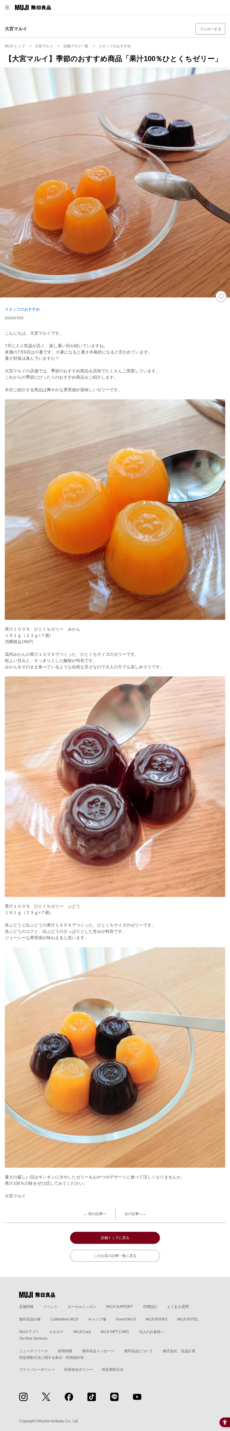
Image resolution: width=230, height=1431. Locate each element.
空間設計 (150, 1307)
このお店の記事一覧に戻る (115, 1256)
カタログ (56, 1332)
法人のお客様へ (151, 1332)
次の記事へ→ (135, 1214)
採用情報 (65, 1351)
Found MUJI (126, 1319)
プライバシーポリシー (37, 1369)
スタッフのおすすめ (22, 309)
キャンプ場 (97, 1319)
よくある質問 (178, 1307)
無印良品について (138, 1351)
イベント (50, 1307)
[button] (7, 7)
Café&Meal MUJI (64, 1319)
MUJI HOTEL (188, 1319)
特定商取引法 (112, 1369)
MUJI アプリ (29, 1332)
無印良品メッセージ (98, 1351)
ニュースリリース (33, 1351)
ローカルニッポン (82, 1307)
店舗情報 (26, 1307)
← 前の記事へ (95, 1214)
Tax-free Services (33, 1338)
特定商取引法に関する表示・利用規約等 (51, 1358)
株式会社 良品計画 (179, 1351)
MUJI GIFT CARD (115, 1332)
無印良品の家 (30, 1319)
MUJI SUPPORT (119, 1307)
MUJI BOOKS (156, 1319)
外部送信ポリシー (78, 1369)
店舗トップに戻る (115, 1238)
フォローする (210, 29)
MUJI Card (82, 1332)
